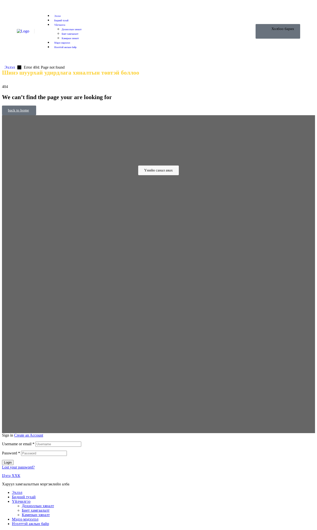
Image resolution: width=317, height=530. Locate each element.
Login (8, 462)
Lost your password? (18, 467)
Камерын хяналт (36, 515)
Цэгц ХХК (11, 476)
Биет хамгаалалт (36, 510)
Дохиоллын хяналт (38, 506)
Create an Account (28, 435)
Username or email (18, 444)
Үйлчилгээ (21, 501)
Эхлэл (17, 492)
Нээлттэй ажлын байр (30, 524)
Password (11, 453)
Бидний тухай (24, 497)
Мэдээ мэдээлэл (25, 519)
